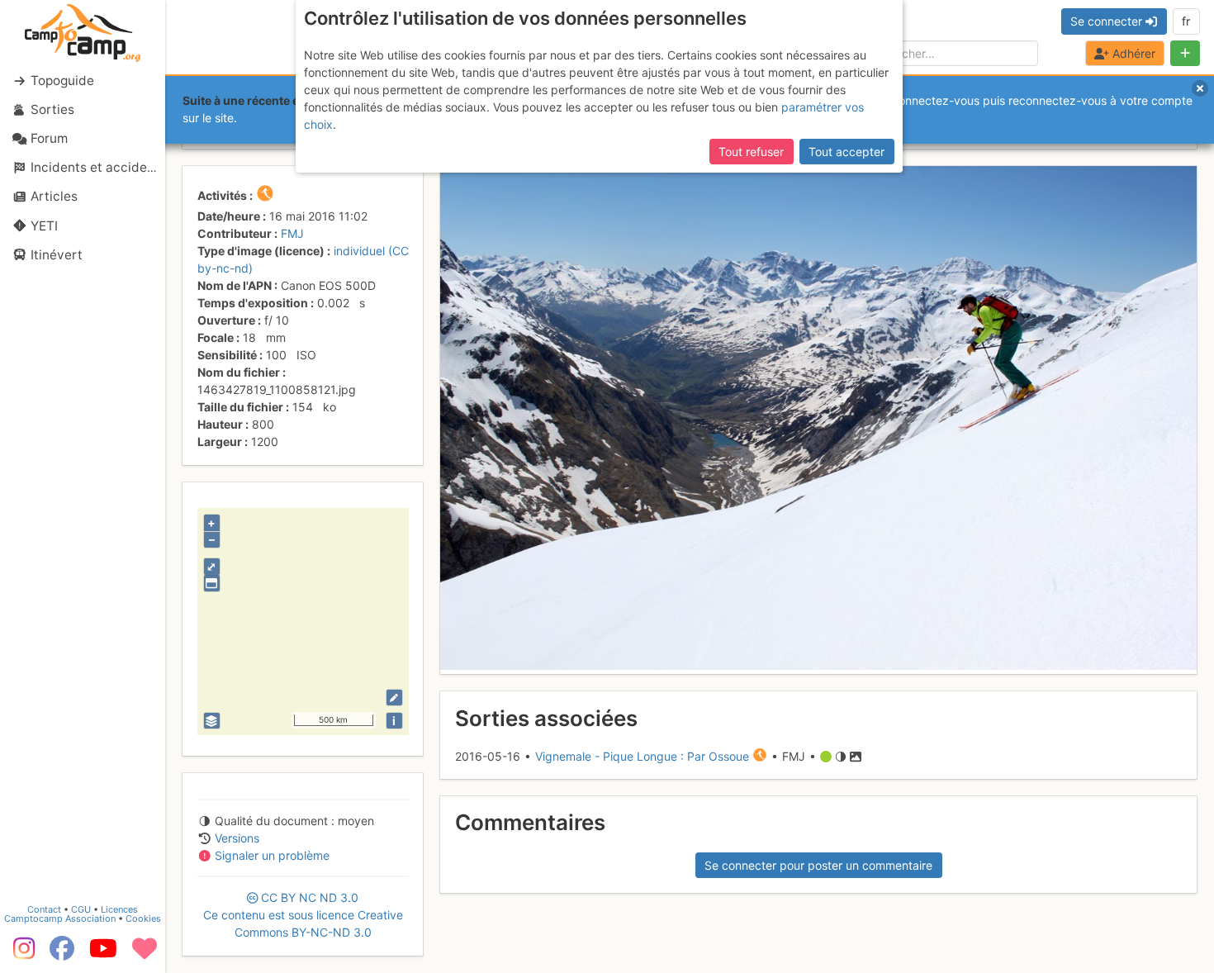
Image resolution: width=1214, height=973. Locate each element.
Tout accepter (846, 152)
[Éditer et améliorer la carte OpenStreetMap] (394, 697)
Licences (119, 909)
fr (1186, 21)
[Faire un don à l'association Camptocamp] (144, 954)
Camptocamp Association (60, 918)
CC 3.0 (303, 914)
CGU (81, 909)
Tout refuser (751, 152)
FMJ (292, 233)
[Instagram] (21, 954)
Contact (44, 909)
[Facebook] (62, 954)
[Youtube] (103, 954)
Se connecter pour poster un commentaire (818, 865)
